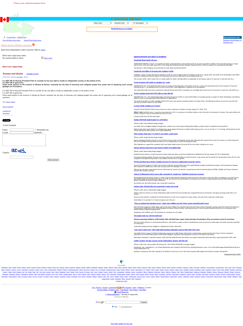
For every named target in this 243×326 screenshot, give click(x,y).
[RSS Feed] (42, 58)
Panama (98, 274)
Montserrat (12, 274)
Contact (148, 288)
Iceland (10, 272)
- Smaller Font (21, 37)
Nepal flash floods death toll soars (145, 60)
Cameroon (185, 267)
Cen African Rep (220, 267)
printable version (33, 74)
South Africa (4, 276)
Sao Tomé (168, 274)
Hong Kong (239, 269)
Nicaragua (48, 274)
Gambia (162, 269)
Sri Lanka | (25, 276)
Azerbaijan (72, 267)
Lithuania (127, 272)
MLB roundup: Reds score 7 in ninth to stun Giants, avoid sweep (156, 134)
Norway (75, 274)
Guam (203, 269)
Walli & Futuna (218, 276)
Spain (19, 276)
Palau (88, 274)
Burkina (164, 267)
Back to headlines (8, 106)
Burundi (173, 267)
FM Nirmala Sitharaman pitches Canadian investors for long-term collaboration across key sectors (167, 162)
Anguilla (33, 267)
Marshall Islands (189, 272)
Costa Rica (31, 269)
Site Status (133, 290)
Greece (181, 269)
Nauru (35, 274)
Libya (114, 272)
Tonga (111, 276)
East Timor (86, 269)
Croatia (37, 269)
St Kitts (30, 276)
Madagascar (157, 272)
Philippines (113, 274)
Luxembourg (139, 272)
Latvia (95, 272)
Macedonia (150, 272)
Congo (19, 269)
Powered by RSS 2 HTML (232, 254)
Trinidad (116, 276)
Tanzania (94, 276)
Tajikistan (88, 276)
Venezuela (197, 276)
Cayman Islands (210, 267)
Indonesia (19, 272)
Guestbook (124, 290)
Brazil (149, 267)
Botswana (144, 267)
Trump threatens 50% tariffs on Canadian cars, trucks (152, 82)
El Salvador (102, 269)
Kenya (67, 272)
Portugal (133, 274)
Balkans (88, 267)
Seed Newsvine (122, 292)
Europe (133, 269)
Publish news (114, 290)
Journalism (118, 279)
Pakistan (84, 274)
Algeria (19, 267)
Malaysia (168, 272)
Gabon (157, 269)
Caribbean (202, 267)
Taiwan (83, 276)
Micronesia (220, 272)
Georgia (167, 269)
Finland (148, 269)
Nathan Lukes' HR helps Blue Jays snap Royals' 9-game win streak (156, 186)
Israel (34, 272)
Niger (56, 274)
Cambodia (179, 267)
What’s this (47, 58)
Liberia (110, 272)
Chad (226, 267)
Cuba (41, 269)
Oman (79, 274)
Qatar (137, 274)
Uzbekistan (186, 276)
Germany (172, 269)
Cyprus (45, 269)
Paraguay (104, 274)
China (233, 267)
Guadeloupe (198, 269)
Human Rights (105, 279)
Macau (145, 272)
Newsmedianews (113, 294)
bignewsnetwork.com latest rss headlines (150, 57)
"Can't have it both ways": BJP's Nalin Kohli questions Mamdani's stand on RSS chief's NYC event (167, 230)
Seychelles (198, 274)
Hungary (5, 272)
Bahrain (83, 267)
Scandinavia (183, 274)
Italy (37, 272)
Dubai (81, 269)
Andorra (24, 267)
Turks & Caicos (141, 276)
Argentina (44, 267)
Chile (230, 267)
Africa (10, 267)
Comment (112, 288)
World (240, 276)
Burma (168, 267)
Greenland (186, 269)
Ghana (176, 269)
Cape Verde (196, 267)
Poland (128, 274)
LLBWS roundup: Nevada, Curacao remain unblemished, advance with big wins (161, 241)
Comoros (13, 269)
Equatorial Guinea (111, 269)
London (133, 272)
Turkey (126, 276)
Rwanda (152, 274)
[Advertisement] (196, 7)
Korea (76, 272)
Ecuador (92, 269)
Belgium (111, 267)
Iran (23, 272)
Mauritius (209, 272)
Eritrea (118, 269)
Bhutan (130, 267)
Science (112, 279)
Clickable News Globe (121, 281)
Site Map (142, 290)
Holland (227, 269)
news (43, 50)
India (14, 272)
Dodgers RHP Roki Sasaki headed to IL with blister (151, 120)
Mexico (215, 272)
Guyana (218, 269)
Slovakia (218, 274)
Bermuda (125, 267)
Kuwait (81, 272)
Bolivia (139, 267)
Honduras (232, 269)
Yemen (225, 276)
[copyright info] (108, 287)
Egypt (96, 269)
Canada (191, 267)
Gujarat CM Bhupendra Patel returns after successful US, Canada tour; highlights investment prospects (169, 174)
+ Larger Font (11, 37)
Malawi (163, 272)
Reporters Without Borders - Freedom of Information (122, 29)
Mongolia (237, 272)
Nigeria (61, 274)
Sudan (51, 276)
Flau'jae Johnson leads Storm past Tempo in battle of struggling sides (157, 148)
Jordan (57, 272)
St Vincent (46, 276)
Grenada (192, 269)
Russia (8, 102)
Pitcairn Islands (121, 274)
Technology (138, 279)
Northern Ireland (68, 274)
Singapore (212, 274)
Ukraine (13, 102)
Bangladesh (94, 267)
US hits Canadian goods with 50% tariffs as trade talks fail (153, 93)
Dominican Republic (73, 269)
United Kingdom (164, 276)
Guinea (214, 269)
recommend (6, 113)
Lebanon (100, 272)
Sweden (68, 276)
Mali (178, 272)
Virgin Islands (209, 276)
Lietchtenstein (120, 272)
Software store (228, 42)
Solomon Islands (230, 274)
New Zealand (41, 274)
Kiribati (72, 272)
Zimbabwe (235, 276)
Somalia (238, 274)
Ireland (30, 272)
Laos (92, 272)
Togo (108, 276)
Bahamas (78, 267)
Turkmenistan (132, 276)
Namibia (31, 274)
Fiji (144, 269)
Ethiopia (128, 269)
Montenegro (5, 274)
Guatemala (208, 269)
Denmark (59, 269)
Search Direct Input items (32, 40)
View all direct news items (11, 40)
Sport (132, 279)
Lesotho (106, 272)
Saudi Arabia (175, 274)
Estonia (123, 269)
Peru (108, 274)
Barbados (100, 267)
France (152, 269)
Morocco (18, 274)
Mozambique (24, 274)
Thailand (100, 276)
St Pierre (40, 276)
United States (173, 276)
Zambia (229, 276)
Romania (142, 274)
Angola (28, 267)
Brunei (154, 267)
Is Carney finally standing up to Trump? (147, 106)
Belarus (106, 267)
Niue (53, 274)
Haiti (222, 269)
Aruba (54, 267)
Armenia (49, 267)
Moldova (226, 272)
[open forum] (95, 288)
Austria (67, 267)
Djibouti (65, 269)
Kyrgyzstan (87, 272)
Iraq (26, 272)
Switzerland (74, 276)
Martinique (196, 272)
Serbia (193, 274)
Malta (182, 272)
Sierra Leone (205, 274)
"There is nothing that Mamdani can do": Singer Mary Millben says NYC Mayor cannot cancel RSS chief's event (171, 203)
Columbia (7, 269)
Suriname (56, 276)
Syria (79, 276)
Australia (62, 267)
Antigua (39, 267)
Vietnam (203, 276)
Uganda (153, 276)
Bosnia (134, 267)
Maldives (173, 272)
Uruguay (180, 276)
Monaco (232, 272)
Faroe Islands (139, 269)
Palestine (93, 274)
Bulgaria (159, 267)
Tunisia (122, 276)
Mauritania (203, 272)
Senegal (189, 274)
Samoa (156, 274)
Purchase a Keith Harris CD (232, 40)
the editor (20, 77)
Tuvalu (148, 276)
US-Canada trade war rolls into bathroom (148, 216)
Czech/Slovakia (52, 269)
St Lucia (35, 276)
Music (123, 279)
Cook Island (25, 269)
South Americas (13, 276)
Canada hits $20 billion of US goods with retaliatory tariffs (153, 71)
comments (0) (7, 111)
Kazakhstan (62, 272)
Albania (14, 267)
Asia (57, 267)
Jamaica (48, 272)
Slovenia (223, 274)
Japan (53, 272)
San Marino (162, 274)
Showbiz (128, 279)
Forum (105, 288)
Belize (115, 267)
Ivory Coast (43, 272)
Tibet (104, 276)
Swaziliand (62, 276)
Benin (120, 267)
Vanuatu (192, 276)
